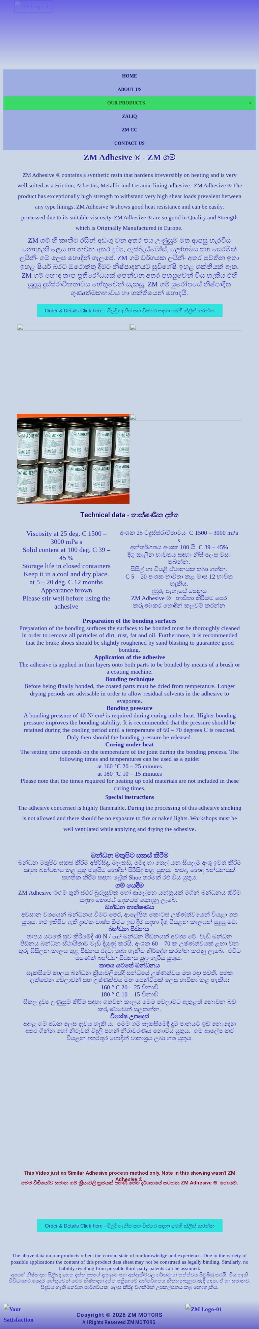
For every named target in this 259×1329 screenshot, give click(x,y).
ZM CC (129, 129)
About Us (130, 89)
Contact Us (129, 143)
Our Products (126, 102)
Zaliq (129, 116)
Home (129, 76)
